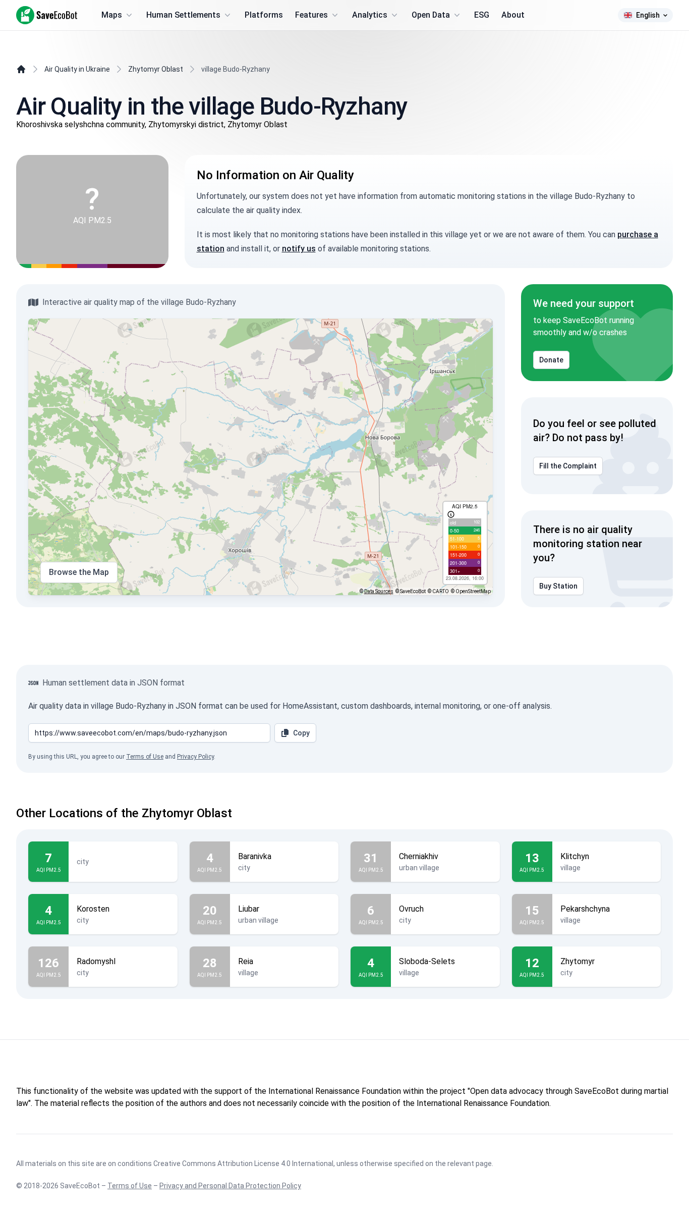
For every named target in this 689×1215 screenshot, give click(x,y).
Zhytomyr (577, 961)
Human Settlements (183, 15)
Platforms (264, 15)
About (513, 15)
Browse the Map (79, 572)
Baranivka (254, 856)
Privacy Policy (195, 756)
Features (311, 15)
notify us (299, 248)
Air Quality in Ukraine (77, 69)
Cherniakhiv (418, 856)
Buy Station (558, 586)
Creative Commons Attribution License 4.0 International (243, 1163)
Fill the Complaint (568, 466)
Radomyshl (96, 961)
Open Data (431, 15)
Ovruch (411, 909)
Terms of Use (144, 756)
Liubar (248, 909)
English (648, 15)
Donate (551, 360)
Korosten (93, 909)
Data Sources (378, 591)
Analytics (369, 15)
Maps (111, 15)
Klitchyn (574, 856)
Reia (245, 961)
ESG (481, 15)
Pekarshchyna (585, 909)
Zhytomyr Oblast (155, 69)
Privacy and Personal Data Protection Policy (230, 1186)
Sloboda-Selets (427, 961)
